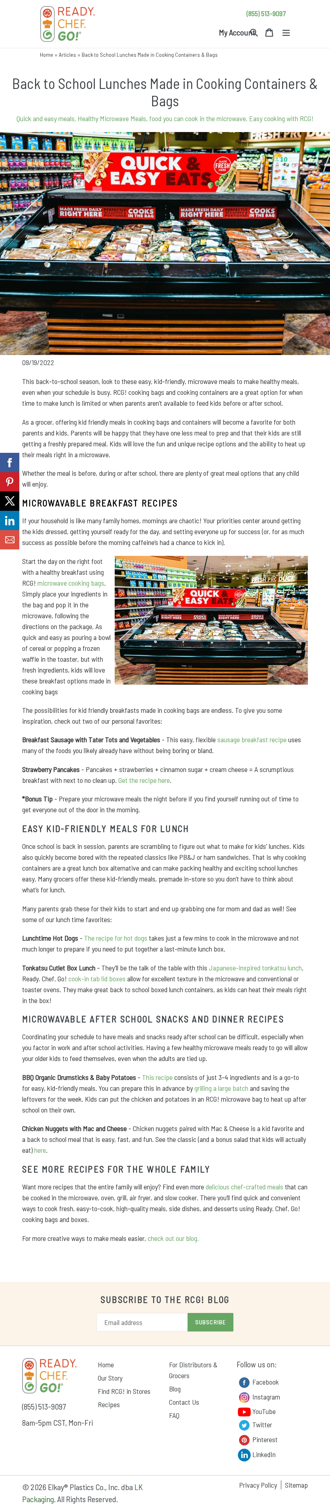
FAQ (174, 1415)
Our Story (110, 1377)
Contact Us (184, 1402)
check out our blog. (173, 1238)
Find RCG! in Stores (124, 1391)
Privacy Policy (258, 1484)
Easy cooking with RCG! (281, 118)
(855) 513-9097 (266, 13)
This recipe (157, 1077)
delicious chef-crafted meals (244, 1186)
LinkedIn (263, 1453)
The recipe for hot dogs (115, 937)
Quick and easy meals (45, 118)
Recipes (109, 1404)
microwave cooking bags (70, 582)
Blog (175, 1388)
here (40, 1150)
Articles (67, 54)
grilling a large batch (221, 1088)
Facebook (265, 1381)
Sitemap (296, 1484)
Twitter (261, 1424)
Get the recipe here (144, 780)
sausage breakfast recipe (252, 739)
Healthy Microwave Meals (112, 118)
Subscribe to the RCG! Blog (165, 1299)
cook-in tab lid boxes (97, 978)
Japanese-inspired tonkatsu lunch (255, 967)
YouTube (263, 1411)
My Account (237, 32)
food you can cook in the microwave (197, 118)
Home (46, 54)
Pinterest (264, 1439)
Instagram (265, 1396)
